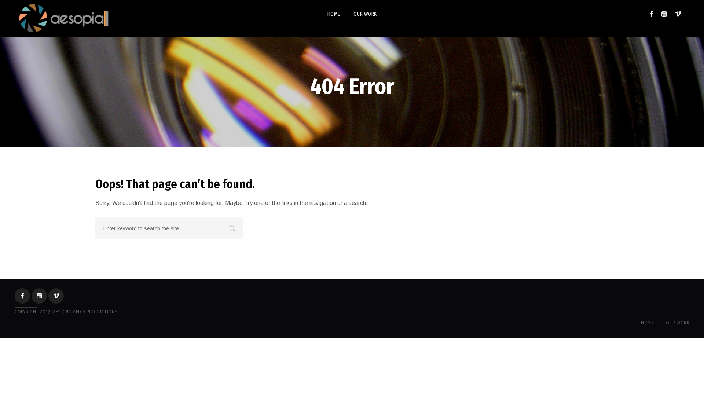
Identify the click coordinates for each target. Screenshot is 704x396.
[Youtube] (664, 14)
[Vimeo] (678, 14)
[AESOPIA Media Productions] (63, 18)
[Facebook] (651, 14)
